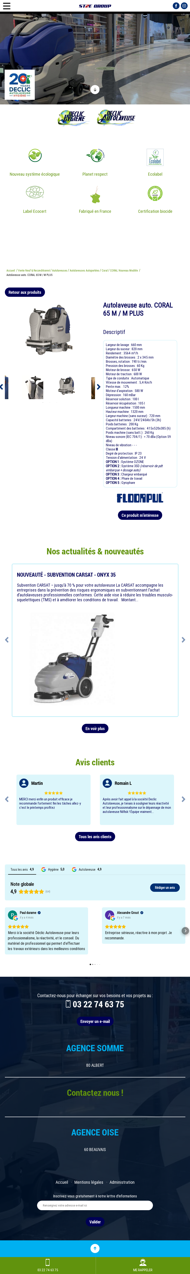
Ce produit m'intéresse (140, 515)
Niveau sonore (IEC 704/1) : (125, 437)
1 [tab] (43, 402)
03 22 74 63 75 (98, 1004)
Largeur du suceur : (119, 349)
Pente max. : (114, 387)
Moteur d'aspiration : (120, 391)
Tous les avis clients (95, 836)
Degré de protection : (120, 453)
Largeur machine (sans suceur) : (127, 416)
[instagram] (184, 5)
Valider (95, 1222)
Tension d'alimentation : (122, 458)
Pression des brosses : (121, 366)
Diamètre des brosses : (121, 357)
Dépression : (114, 395)
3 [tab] (56, 402)
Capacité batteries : (119, 420)
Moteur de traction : (120, 374)
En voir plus (95, 728)
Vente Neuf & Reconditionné (34, 270)
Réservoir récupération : (122, 403)
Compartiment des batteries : (126, 428)
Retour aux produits (25, 292)
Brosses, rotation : (119, 361)
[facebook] (176, 5)
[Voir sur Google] (12, 915)
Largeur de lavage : (118, 345)
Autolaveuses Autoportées (84, 270)
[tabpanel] (66, 387)
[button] (5, 930)
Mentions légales (88, 1182)
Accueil (10, 270)
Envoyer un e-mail (95, 1021)
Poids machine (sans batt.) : (125, 432)
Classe (111, 449)
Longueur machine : (119, 407)
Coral (105, 270)
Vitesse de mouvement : (122, 382)
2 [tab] (50, 402)
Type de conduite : (118, 378)
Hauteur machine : (118, 412)
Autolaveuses (59, 270)
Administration (122, 1182)
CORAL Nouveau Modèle (124, 270)
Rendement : (115, 353)
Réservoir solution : (119, 399)
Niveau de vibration (119, 445)
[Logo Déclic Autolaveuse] (95, 6)
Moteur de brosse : (119, 370)
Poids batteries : (117, 424)
